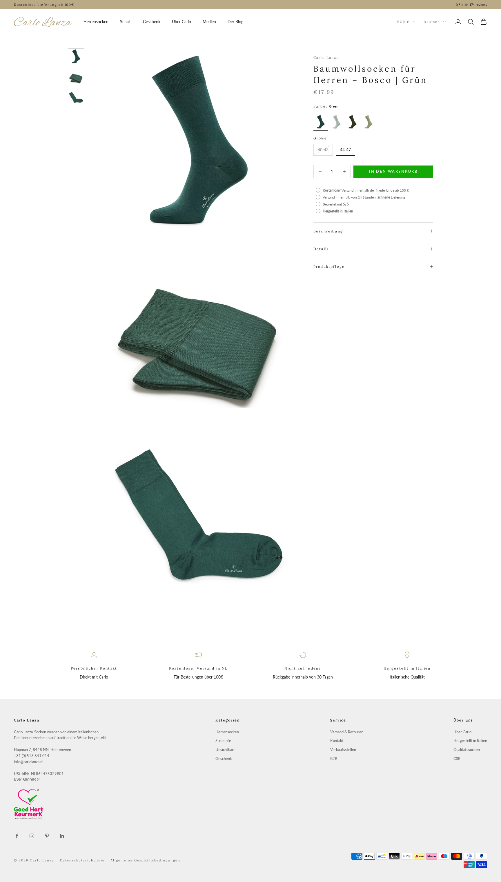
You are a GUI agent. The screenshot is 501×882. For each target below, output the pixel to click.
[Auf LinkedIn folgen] (62, 836)
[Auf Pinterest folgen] (47, 836)
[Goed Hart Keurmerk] (69, 804)
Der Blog (235, 21)
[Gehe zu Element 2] (76, 77)
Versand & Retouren (346, 732)
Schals (125, 21)
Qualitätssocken (466, 750)
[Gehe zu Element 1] (76, 56)
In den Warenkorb (393, 171)
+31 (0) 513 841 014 (31, 756)
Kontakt (337, 741)
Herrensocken (96, 21)
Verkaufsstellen (343, 750)
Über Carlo (181, 21)
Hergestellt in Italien (470, 741)
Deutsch (432, 22)
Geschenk (151, 21)
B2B (333, 758)
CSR (456, 758)
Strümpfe (223, 741)
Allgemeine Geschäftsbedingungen (145, 860)
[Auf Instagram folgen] (32, 836)
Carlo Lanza (326, 57)
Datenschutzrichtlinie (82, 860)
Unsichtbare (225, 750)
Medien (209, 21)
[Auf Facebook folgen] (17, 836)
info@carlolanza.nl (28, 762)
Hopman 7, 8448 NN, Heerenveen (42, 750)
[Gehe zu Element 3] (76, 98)
